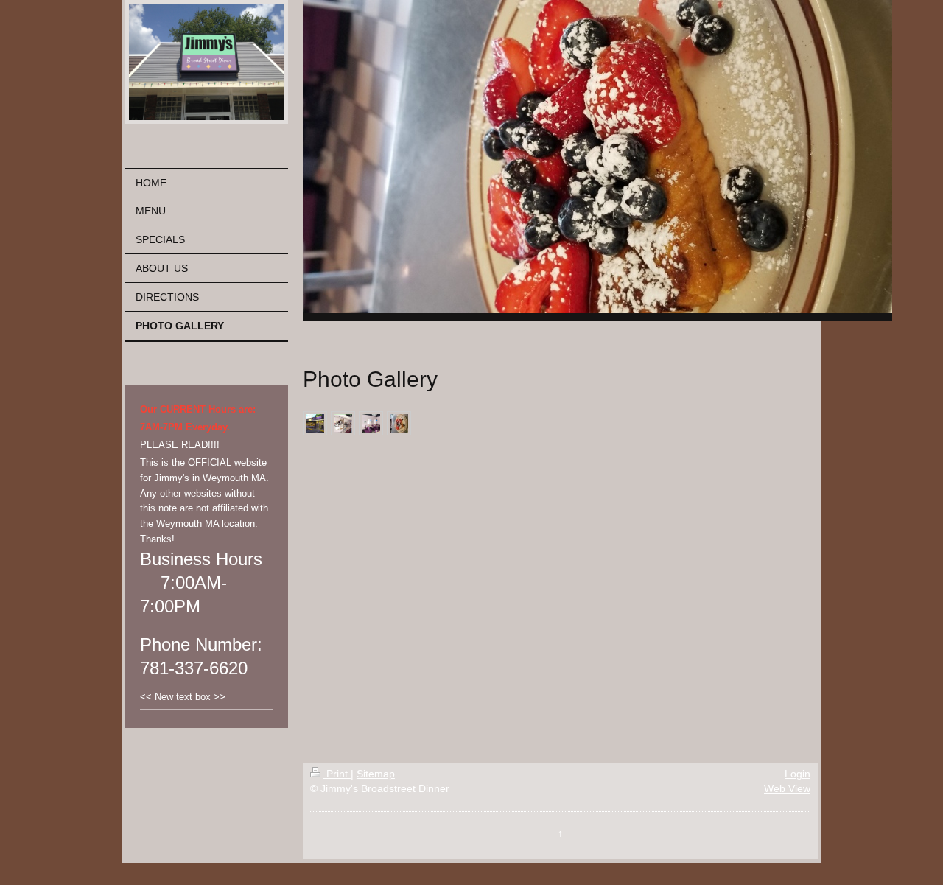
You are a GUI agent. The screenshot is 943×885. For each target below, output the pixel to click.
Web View (787, 788)
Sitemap (376, 774)
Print (337, 774)
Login (797, 774)
